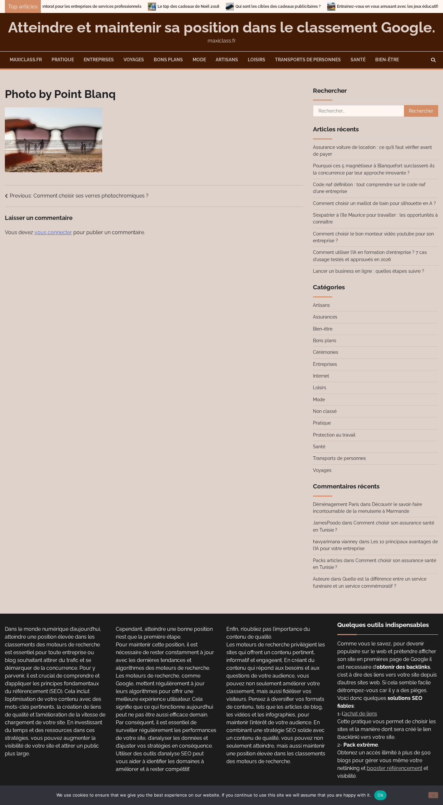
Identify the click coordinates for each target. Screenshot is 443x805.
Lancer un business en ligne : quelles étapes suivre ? (368, 271)
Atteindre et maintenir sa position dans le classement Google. (221, 27)
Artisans (227, 59)
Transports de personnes (308, 59)
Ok (380, 795)
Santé (358, 59)
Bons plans (168, 59)
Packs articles (327, 560)
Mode (199, 59)
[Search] (433, 60)
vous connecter (53, 232)
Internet (321, 375)
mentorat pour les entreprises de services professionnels (69, 6)
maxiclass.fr (26, 59)
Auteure (321, 579)
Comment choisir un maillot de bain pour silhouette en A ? (374, 203)
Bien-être (387, 59)
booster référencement (394, 768)
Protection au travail (334, 435)
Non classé (325, 411)
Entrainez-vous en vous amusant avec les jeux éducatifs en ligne (375, 6)
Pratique (63, 59)
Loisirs (256, 59)
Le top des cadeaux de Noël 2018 (167, 6)
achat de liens (360, 714)
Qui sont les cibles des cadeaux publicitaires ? (257, 6)
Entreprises (99, 59)
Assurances (325, 316)
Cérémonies (325, 352)
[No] (433, 795)
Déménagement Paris (336, 504)
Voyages (134, 59)
